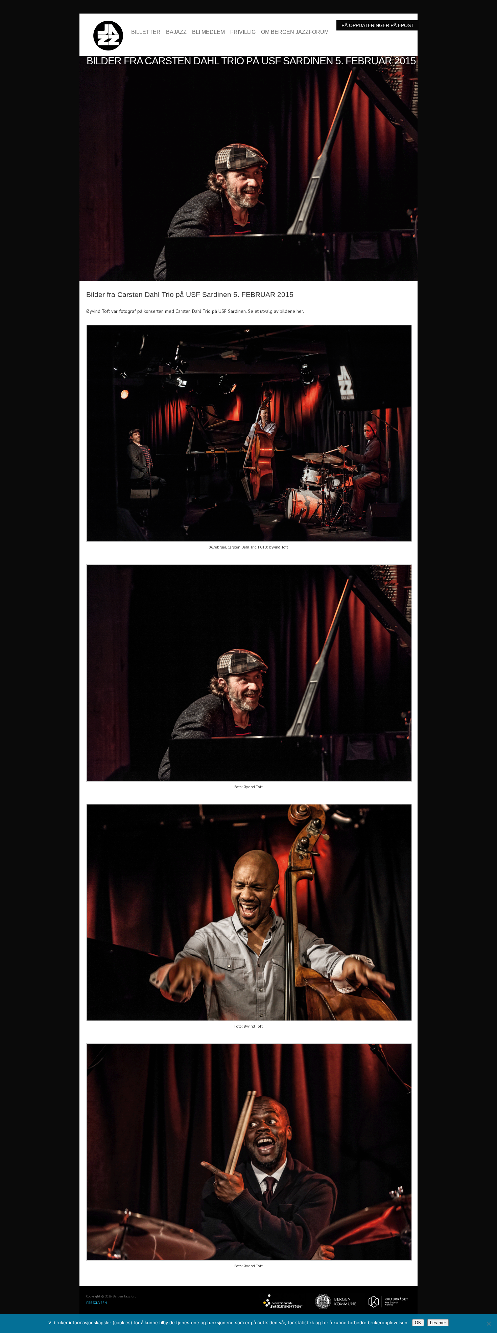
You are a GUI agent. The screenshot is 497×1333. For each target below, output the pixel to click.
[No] (488, 1323)
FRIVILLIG (243, 32)
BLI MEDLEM (208, 32)
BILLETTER (146, 32)
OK (418, 1322)
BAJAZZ (176, 32)
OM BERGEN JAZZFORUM (295, 32)
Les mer (438, 1322)
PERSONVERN (96, 1302)
